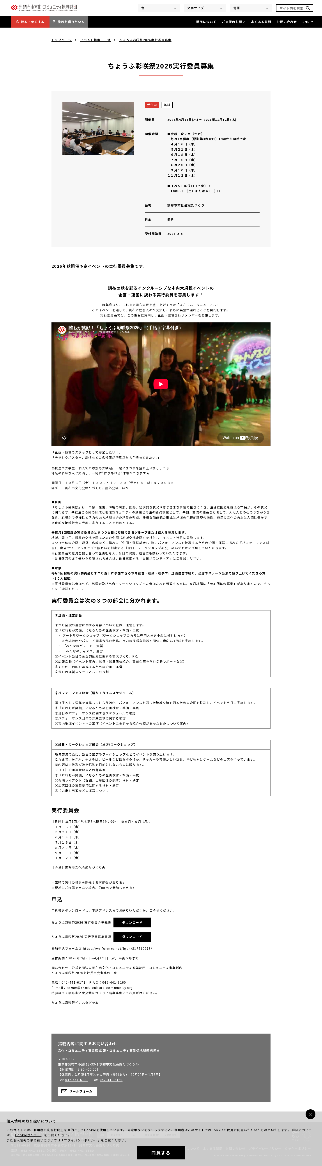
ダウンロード (132, 922)
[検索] (308, 8)
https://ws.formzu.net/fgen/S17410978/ (117, 948)
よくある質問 (261, 21)
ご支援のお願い (234, 21)
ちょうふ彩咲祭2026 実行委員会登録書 (81, 922)
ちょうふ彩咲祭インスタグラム (75, 1002)
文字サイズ (195, 8)
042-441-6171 (76, 1080)
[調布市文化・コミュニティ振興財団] (44, 10)
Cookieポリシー (28, 1135)
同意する (161, 1153)
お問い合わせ (287, 21)
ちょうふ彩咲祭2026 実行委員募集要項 (81, 936)
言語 (236, 8)
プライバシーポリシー (81, 1140)
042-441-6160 (111, 1080)
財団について (206, 21)
